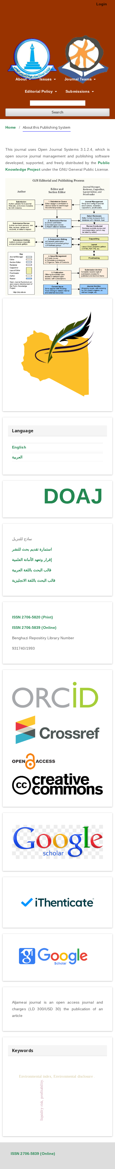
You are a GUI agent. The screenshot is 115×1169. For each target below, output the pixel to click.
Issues (46, 79)
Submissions (78, 91)
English (19, 447)
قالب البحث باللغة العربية (31, 570)
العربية (17, 457)
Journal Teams (78, 79)
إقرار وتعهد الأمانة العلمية (32, 559)
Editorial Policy (39, 91)
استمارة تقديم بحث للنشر (32, 549)
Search (57, 112)
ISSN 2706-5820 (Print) (32, 617)
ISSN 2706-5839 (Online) (34, 627)
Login (101, 4)
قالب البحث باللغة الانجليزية (33, 580)
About (22, 79)
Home (10, 127)
